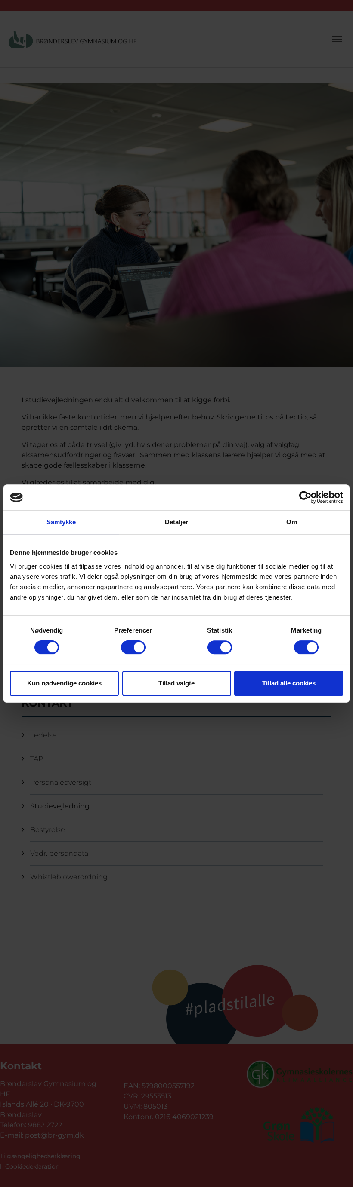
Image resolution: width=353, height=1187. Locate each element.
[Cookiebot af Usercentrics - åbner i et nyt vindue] (305, 497)
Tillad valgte (176, 683)
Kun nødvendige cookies (64, 683)
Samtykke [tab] (61, 522)
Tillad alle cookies (289, 683)
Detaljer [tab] (177, 522)
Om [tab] (291, 522)
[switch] (133, 647)
